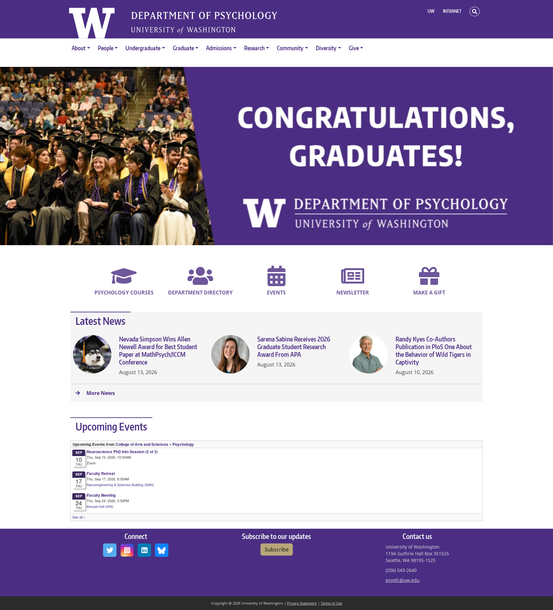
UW (431, 11)
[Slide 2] (271, 240)
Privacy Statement (302, 603)
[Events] (276, 281)
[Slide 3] (282, 240)
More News (100, 393)
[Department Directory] (200, 281)
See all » (78, 517)
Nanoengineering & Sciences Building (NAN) (120, 484)
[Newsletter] (352, 281)
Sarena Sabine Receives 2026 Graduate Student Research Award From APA (293, 346)
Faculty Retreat (101, 473)
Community (290, 48)
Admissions (219, 48)
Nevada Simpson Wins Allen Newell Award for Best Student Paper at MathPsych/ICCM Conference (158, 350)
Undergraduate (142, 48)
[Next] (511, 156)
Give (354, 48)
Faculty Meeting (101, 495)
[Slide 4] (294, 240)
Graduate (183, 48)
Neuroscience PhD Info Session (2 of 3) (122, 451)
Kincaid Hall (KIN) (100, 506)
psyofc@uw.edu (403, 580)
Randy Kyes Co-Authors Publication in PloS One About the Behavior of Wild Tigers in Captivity (434, 350)
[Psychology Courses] (124, 281)
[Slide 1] (247, 240)
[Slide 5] (305, 240)
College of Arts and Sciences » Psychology (155, 444)
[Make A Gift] (429, 281)
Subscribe (277, 549)
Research (254, 48)
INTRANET (452, 11)
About (78, 48)
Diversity (326, 48)
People (105, 48)
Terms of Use (331, 603)
